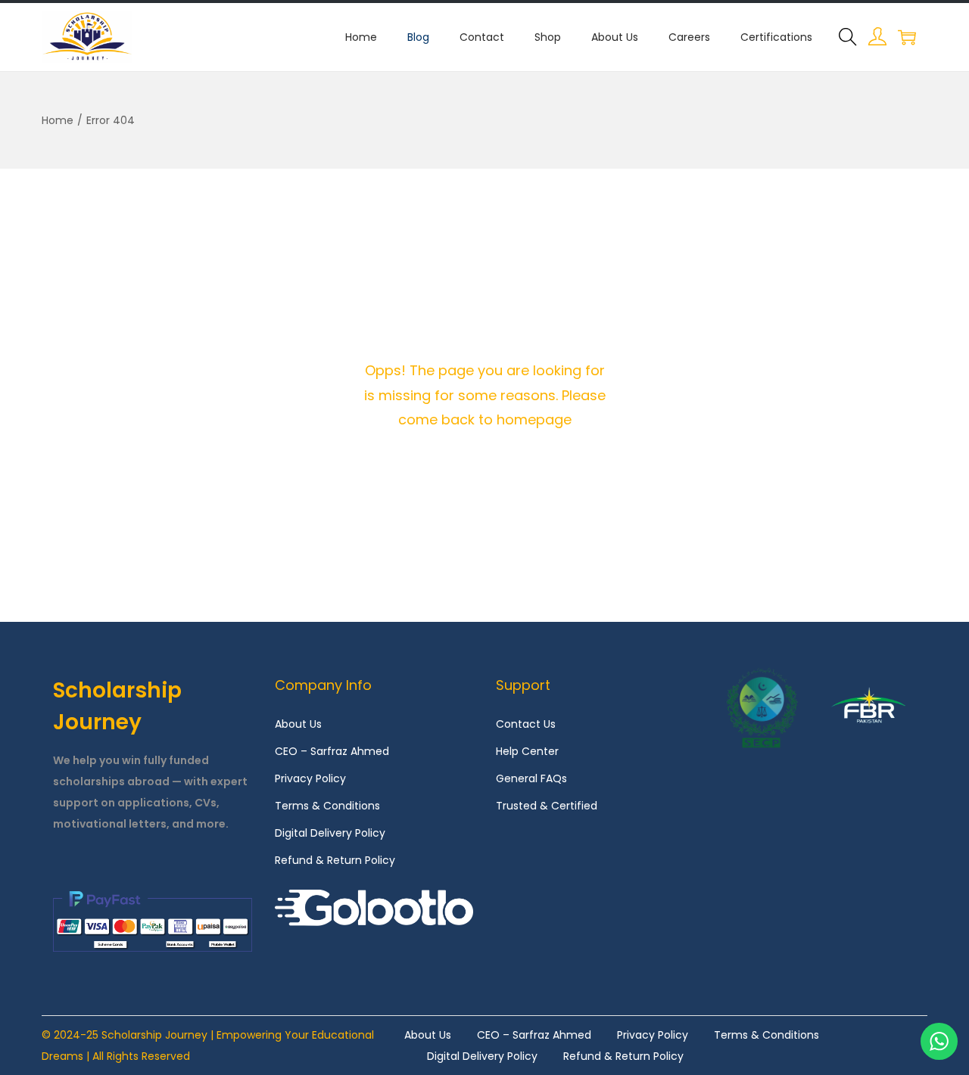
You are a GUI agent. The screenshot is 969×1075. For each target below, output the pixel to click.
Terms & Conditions (327, 805)
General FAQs (531, 778)
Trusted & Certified (546, 805)
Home (57, 120)
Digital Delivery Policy (330, 832)
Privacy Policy (310, 778)
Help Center (527, 751)
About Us (298, 724)
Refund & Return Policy (335, 860)
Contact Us (526, 724)
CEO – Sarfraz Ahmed (332, 751)
